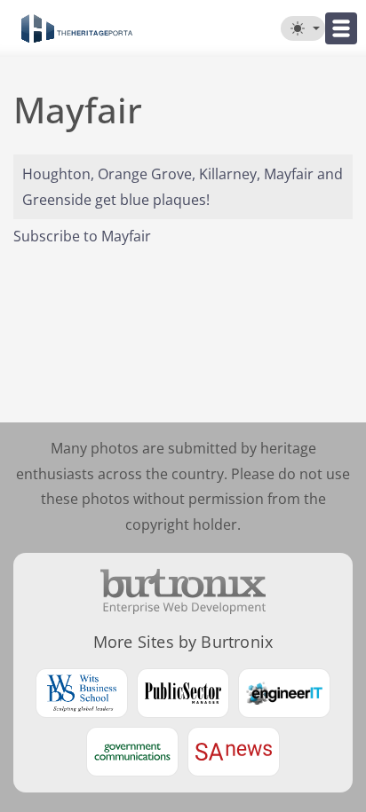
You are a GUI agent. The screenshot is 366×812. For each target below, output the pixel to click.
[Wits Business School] (82, 693)
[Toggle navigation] (341, 28)
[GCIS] (132, 752)
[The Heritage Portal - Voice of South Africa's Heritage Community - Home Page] (76, 28)
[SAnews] (233, 752)
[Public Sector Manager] (183, 693)
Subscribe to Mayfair (82, 236)
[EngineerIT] (284, 693)
